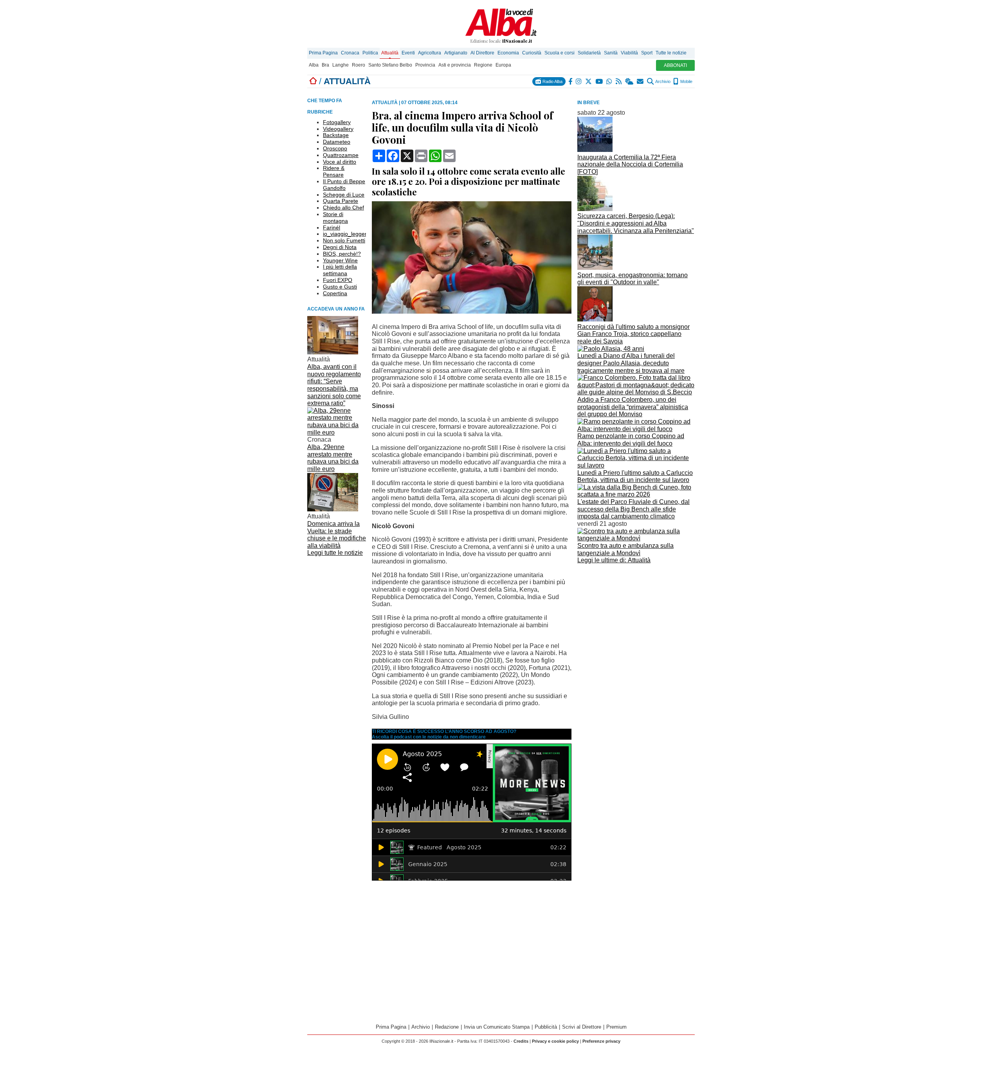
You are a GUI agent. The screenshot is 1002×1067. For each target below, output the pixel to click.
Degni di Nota (340, 247)
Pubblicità (546, 1027)
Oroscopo (335, 148)
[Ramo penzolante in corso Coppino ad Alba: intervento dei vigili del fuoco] (636, 429)
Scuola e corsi (559, 53)
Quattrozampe (341, 155)
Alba (314, 65)
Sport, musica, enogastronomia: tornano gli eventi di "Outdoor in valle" (632, 279)
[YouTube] (599, 81)
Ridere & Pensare (333, 171)
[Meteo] (629, 81)
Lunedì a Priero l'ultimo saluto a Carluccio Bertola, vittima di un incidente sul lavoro (635, 476)
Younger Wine (340, 260)
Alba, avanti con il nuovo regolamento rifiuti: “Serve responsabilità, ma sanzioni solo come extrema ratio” (334, 384)
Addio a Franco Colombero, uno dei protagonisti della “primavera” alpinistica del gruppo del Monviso (632, 406)
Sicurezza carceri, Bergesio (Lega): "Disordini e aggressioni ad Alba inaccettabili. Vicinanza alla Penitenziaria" (635, 223)
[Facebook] (570, 81)
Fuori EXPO (337, 280)
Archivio (662, 81)
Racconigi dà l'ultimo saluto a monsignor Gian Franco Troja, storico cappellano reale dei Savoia (633, 334)
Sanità (611, 53)
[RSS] (619, 81)
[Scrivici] (640, 81)
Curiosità (531, 53)
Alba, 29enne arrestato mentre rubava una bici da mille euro (333, 458)
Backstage (336, 135)
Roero (358, 65)
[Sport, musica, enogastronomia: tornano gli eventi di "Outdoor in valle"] (595, 267)
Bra (325, 65)
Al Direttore (482, 53)
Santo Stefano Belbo (390, 65)
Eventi (408, 53)
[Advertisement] (636, 621)
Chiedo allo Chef (343, 207)
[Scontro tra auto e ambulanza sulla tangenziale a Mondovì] (636, 538)
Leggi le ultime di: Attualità (614, 560)
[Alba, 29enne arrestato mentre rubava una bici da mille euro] (336, 432)
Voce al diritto (339, 162)
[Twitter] (589, 81)
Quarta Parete (340, 201)
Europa (503, 65)
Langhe (340, 65)
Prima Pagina (323, 53)
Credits (521, 1041)
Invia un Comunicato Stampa (497, 1027)
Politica (370, 53)
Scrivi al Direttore (581, 1027)
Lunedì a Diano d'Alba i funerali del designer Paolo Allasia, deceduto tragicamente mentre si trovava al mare (631, 363)
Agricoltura (429, 53)
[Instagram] (579, 81)
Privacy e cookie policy (555, 1041)
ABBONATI (675, 65)
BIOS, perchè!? (342, 254)
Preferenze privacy (601, 1041)
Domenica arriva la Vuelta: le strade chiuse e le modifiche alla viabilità (336, 534)
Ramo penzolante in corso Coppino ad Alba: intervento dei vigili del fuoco (630, 440)
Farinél (331, 227)
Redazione (447, 1027)
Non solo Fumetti (344, 240)
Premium (616, 1027)
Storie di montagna (335, 217)
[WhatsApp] (609, 81)
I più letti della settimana (340, 270)
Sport (646, 53)
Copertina (335, 293)
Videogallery (338, 129)
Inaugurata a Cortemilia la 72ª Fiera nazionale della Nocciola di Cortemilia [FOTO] (630, 164)
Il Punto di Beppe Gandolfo (344, 184)
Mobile (685, 81)
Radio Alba (551, 81)
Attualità (389, 53)
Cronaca (350, 53)
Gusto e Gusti (340, 286)
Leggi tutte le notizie (335, 552)
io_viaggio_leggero (346, 234)
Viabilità (629, 53)
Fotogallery (337, 122)
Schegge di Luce (343, 194)
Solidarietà (589, 53)
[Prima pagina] (313, 81)
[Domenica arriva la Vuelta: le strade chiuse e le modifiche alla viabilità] (332, 509)
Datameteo (336, 142)
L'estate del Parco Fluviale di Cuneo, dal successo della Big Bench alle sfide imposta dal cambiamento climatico (633, 509)
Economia (508, 53)
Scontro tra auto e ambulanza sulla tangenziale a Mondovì (625, 549)
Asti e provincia (454, 65)
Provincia (425, 65)
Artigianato (455, 53)
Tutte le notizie (671, 53)
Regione (483, 65)
